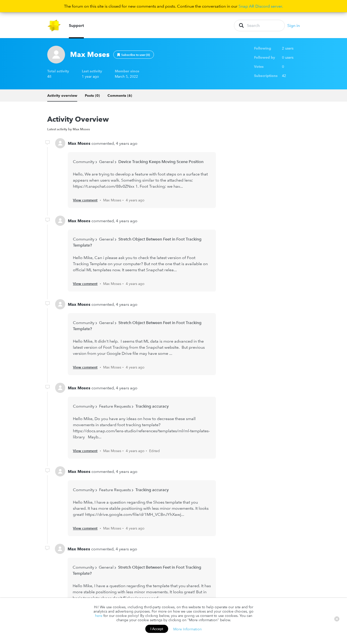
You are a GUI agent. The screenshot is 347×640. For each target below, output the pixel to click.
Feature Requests (115, 406)
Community (83, 161)
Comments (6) (119, 95)
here (98, 615)
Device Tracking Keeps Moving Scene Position (160, 161)
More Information (187, 629)
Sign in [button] (293, 25)
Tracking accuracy (152, 406)
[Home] (54, 26)
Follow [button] (133, 55)
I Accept (156, 629)
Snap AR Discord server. (261, 6)
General (106, 161)
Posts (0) (92, 95)
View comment (85, 200)
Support (76, 25)
